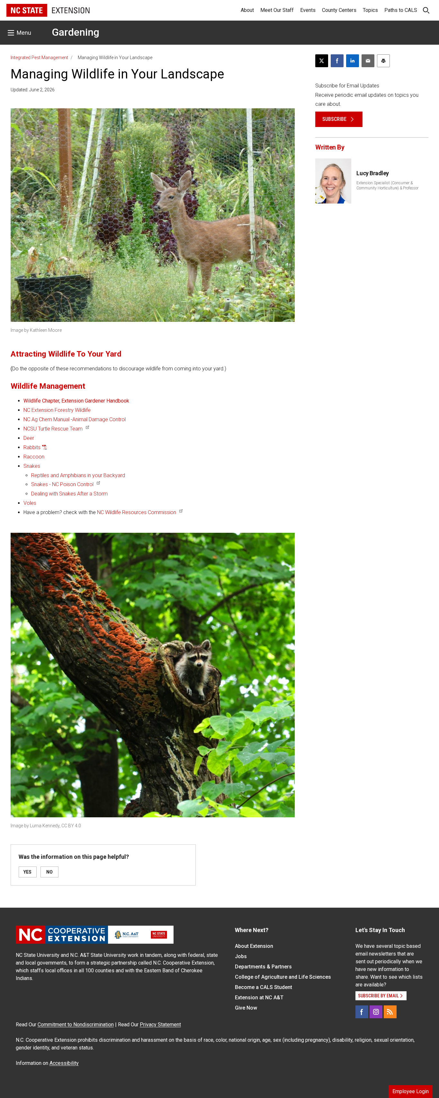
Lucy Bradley (372, 173)
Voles (29, 503)
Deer (28, 438)
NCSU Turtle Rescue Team (53, 429)
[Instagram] (376, 1011)
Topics (370, 10)
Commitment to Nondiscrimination (76, 1024)
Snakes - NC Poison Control (62, 484)
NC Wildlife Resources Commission (136, 512)
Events (308, 10)
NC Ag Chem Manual (46, 419)
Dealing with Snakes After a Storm (69, 494)
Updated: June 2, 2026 (33, 89)
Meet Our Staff (277, 10)
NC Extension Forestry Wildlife (57, 410)
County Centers (339, 10)
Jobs (241, 956)
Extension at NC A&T (259, 997)
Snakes (31, 466)
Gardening (75, 32)
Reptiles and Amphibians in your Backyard (78, 475)
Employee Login (410, 1091)
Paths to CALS (400, 10)
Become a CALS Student (263, 987)
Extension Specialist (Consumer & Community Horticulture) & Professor (387, 185)
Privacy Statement (160, 1024)
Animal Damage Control (99, 419)
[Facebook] (361, 1011)
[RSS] (390, 1011)
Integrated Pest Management (39, 57)
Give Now (246, 1008)
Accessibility (64, 1063)
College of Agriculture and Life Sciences (283, 977)
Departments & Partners (263, 967)
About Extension (254, 946)
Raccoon (33, 457)
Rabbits (31, 447)
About (247, 10)
